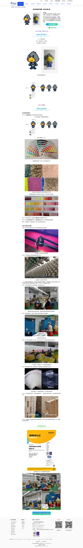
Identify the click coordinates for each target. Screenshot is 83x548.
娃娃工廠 (50, 539)
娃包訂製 (26, 3)
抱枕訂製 (32, 3)
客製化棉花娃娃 (13, 522)
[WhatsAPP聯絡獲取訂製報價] (52, 27)
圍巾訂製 (50, 3)
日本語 (23, 526)
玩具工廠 (47, 539)
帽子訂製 (56, 3)
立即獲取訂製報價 (51, 24)
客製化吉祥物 (13, 534)
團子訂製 (63, 3)
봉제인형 (29, 539)
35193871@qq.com (40, 526)
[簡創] (13, 5)
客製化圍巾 (13, 529)
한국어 (23, 528)
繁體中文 (23, 522)
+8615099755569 (41, 525)
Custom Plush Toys (34, 539)
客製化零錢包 (13, 526)
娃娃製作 (44, 31)
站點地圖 (39, 544)
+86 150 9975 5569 (39, 528)
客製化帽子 (13, 531)
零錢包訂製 (39, 3)
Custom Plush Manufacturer (18, 539)
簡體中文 (23, 523)
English (23, 525)
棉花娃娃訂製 (20, 3)
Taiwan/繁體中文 (44, 541)
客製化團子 (13, 532)
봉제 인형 (39, 539)
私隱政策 (43, 544)
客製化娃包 (13, 523)
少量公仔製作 (37, 31)
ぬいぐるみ (25, 539)
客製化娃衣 (13, 528)
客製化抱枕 (13, 525)
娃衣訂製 (44, 3)
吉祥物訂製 (69, 3)
